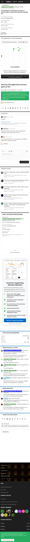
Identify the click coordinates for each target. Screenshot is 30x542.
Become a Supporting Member (15, 320)
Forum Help (3, 489)
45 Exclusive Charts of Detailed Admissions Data (15, 300)
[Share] (8, 235)
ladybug (4, 234)
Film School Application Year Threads (19, 175)
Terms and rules (4, 470)
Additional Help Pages (5, 476)
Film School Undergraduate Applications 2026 (16, 180)
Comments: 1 (5, 235)
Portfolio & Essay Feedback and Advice (16, 207)
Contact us (3, 468)
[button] (3, 151)
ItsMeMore (6, 128)
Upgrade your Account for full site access (9, 501)
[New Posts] (25, 1)
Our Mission (3, 499)
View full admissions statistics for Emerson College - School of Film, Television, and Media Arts (15, 76)
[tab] (11, 251)
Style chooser (4, 465)
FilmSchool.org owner (5, 121)
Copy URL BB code (5, 423)
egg (5, 198)
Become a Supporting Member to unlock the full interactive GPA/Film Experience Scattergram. (15, 71)
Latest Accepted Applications (12, 214)
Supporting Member (14, 93)
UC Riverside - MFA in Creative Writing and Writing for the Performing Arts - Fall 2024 (15, 352)
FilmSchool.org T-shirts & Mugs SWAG (8, 504)
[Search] (28, 1)
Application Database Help (6, 487)
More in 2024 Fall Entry (10, 347)
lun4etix (6, 207)
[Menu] (2, 1)
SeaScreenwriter (7, 175)
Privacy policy (3, 473)
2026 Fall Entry (5, 217)
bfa (13, 9)
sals (3, 9)
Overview (3, 32)
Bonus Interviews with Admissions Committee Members (16, 304)
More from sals (8, 388)
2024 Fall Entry (26, 335)
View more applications (15, 252)
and (9, 102)
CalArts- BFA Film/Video (12, 398)
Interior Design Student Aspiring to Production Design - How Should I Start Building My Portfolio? (16, 204)
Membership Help (4, 492)
